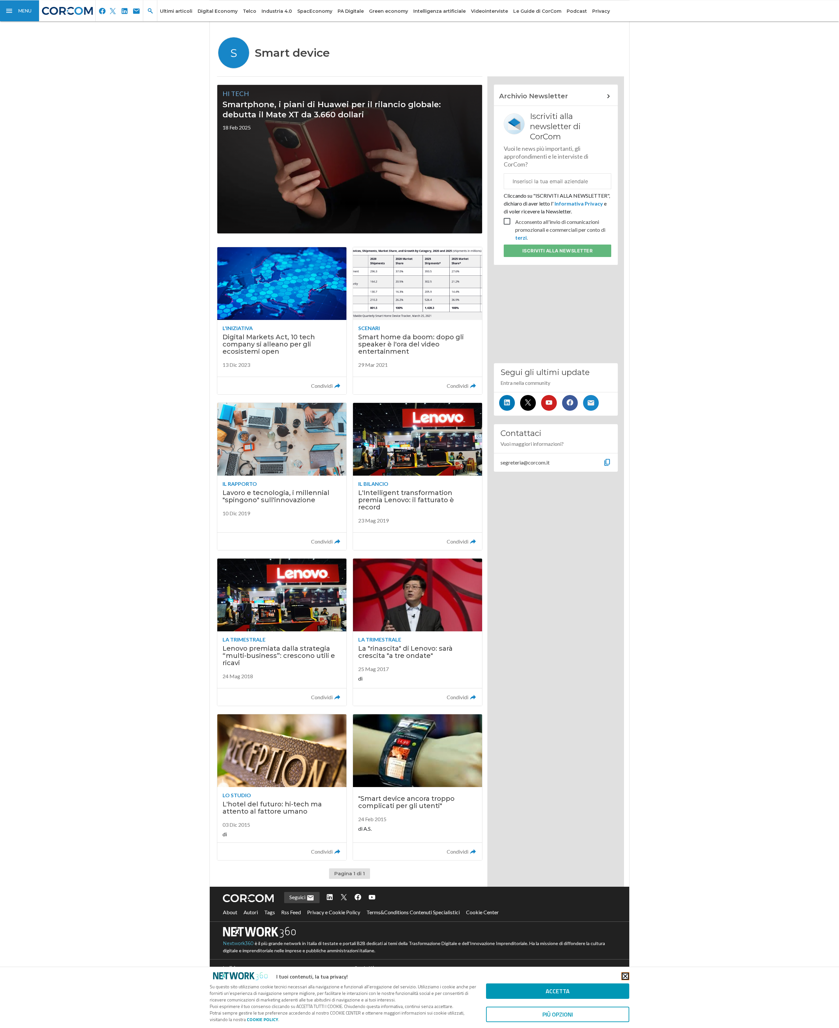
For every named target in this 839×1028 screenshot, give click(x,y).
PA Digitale (351, 11)
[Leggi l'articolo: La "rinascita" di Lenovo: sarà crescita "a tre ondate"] (417, 632)
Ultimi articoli (176, 11)
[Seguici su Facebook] (570, 403)
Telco (249, 11)
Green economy (388, 11)
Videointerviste (489, 11)
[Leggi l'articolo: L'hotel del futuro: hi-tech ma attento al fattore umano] (281, 787)
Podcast (577, 11)
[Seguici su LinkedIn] (507, 403)
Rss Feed (291, 912)
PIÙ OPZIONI (557, 1014)
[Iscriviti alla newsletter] (591, 403)
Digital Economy (218, 11)
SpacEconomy (314, 11)
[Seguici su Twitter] (528, 403)
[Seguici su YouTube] (549, 403)
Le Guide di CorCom (537, 11)
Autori (251, 912)
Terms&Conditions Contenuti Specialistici (413, 912)
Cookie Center (482, 912)
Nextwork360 (238, 943)
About (230, 912)
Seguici (297, 897)
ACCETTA (558, 991)
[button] (19, 10)
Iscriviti (557, 250)
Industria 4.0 (277, 11)
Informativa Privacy (579, 203)
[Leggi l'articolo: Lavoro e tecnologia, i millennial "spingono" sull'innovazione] (281, 476)
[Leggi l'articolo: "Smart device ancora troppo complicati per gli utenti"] (417, 787)
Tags (269, 912)
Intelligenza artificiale (439, 11)
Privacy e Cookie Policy (333, 912)
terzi (521, 237)
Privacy (601, 11)
